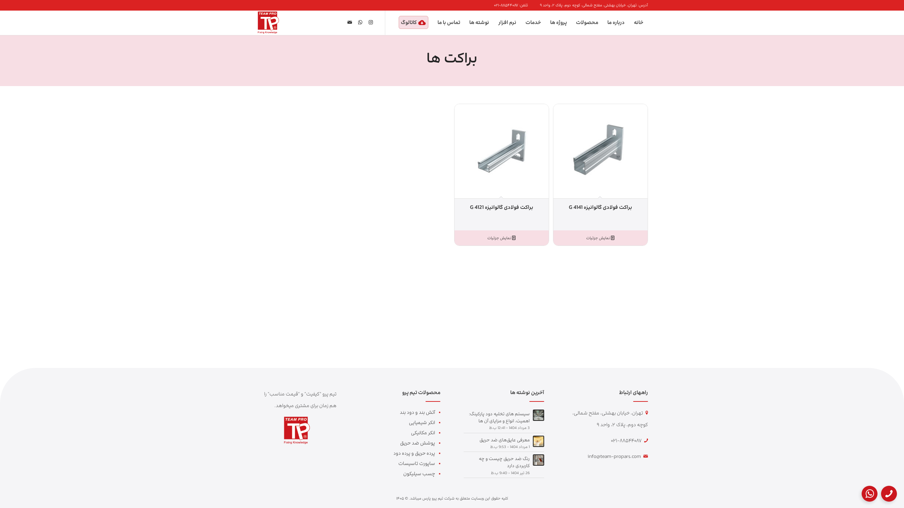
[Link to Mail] (349, 22)
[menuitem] (592, 5)
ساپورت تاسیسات (416, 463)
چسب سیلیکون (419, 474)
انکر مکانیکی (423, 433)
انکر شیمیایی (422, 422)
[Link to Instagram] (370, 22)
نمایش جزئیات (598, 238)
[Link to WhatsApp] (360, 22)
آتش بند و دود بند (417, 412)
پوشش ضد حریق (417, 443)
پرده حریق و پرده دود (414, 453)
